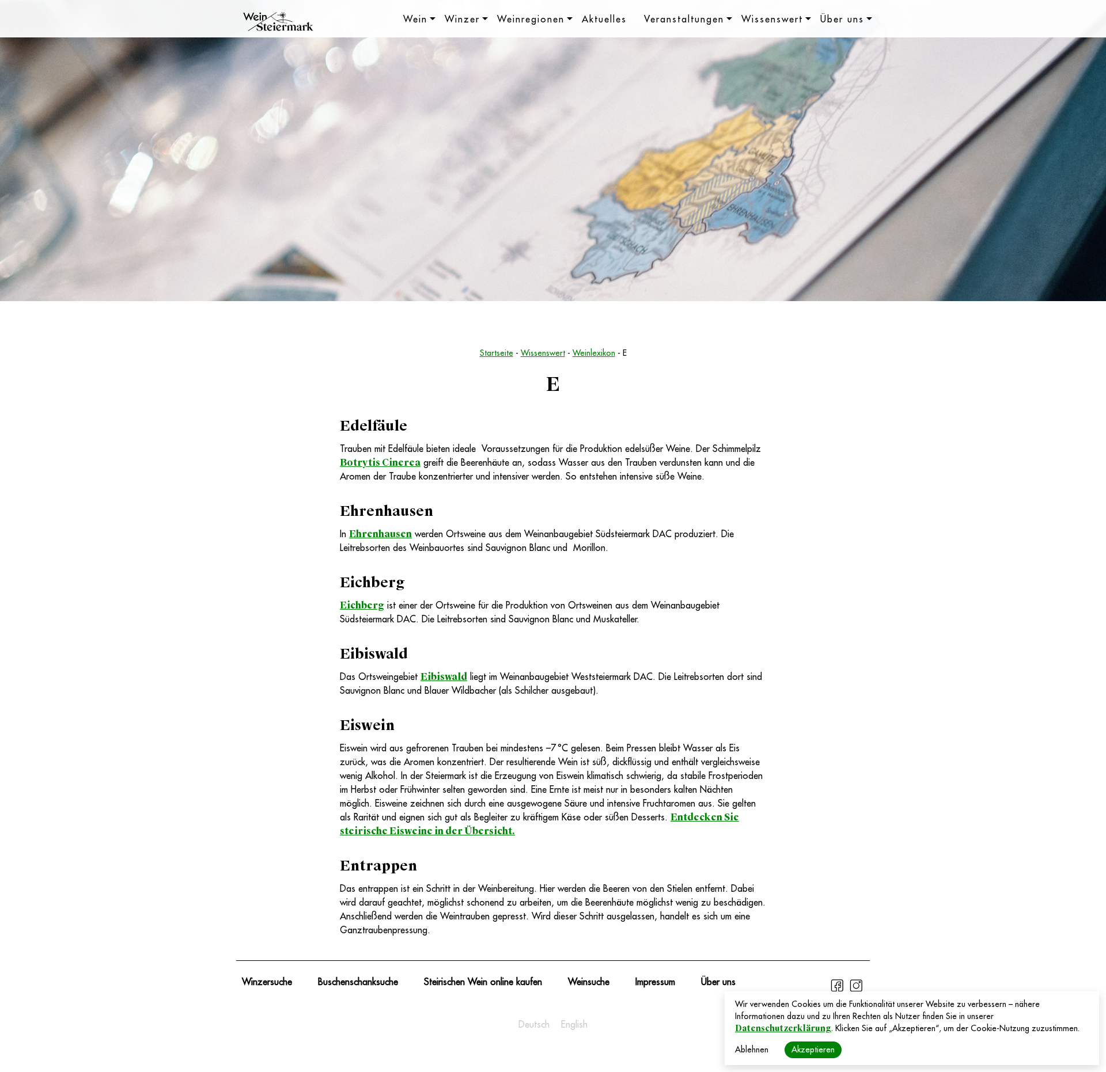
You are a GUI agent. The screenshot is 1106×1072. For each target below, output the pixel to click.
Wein (415, 19)
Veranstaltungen (684, 19)
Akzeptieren (813, 1050)
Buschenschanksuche (358, 982)
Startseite (496, 353)
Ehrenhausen (380, 534)
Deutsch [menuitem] (534, 1024)
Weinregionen (531, 19)
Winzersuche (267, 982)
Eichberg (362, 605)
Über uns (842, 19)
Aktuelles (604, 19)
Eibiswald (444, 677)
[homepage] (278, 23)
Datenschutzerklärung (783, 1028)
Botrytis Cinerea (380, 463)
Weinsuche (588, 982)
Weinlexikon (594, 353)
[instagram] (856, 990)
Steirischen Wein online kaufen (483, 982)
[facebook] (838, 990)
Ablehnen (751, 1050)
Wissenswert (772, 19)
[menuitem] (534, 1025)
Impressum (655, 982)
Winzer (462, 19)
